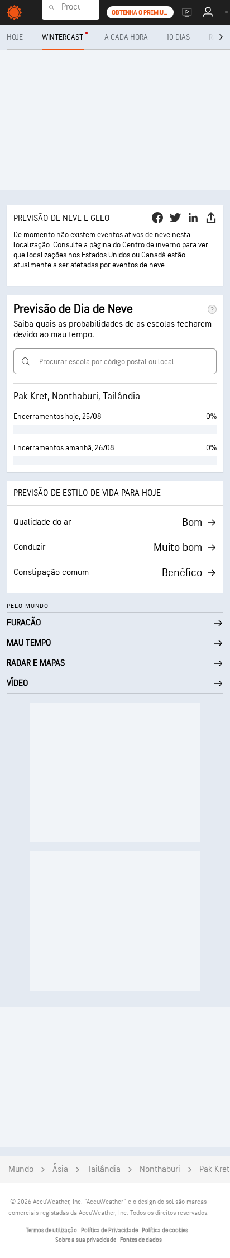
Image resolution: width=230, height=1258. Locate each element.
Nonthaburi (160, 1169)
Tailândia (104, 1169)
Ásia (60, 1169)
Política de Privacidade (110, 1230)
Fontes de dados (141, 1239)
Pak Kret (214, 1169)
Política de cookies (165, 1230)
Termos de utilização (52, 1230)
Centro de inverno (151, 244)
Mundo (20, 1169)
